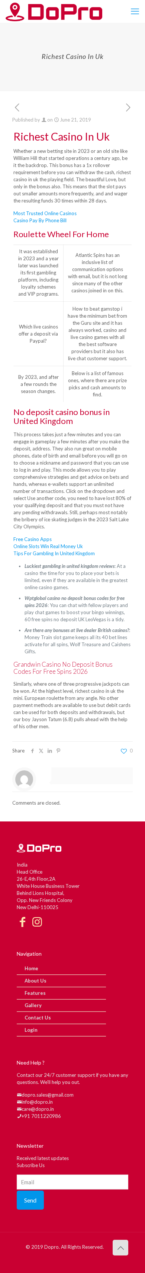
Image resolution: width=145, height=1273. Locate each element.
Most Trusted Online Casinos (45, 213)
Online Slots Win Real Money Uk (48, 546)
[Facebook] (22, 922)
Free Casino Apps (32, 539)
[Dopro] (54, 11)
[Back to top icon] (120, 1247)
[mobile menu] (135, 11)
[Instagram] (37, 922)
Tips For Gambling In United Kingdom (54, 553)
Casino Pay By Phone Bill (40, 220)
